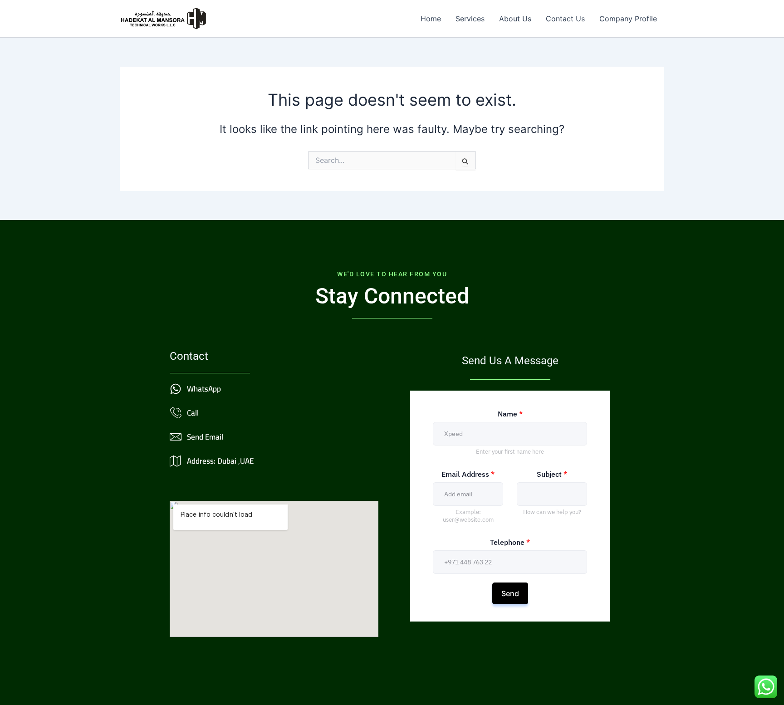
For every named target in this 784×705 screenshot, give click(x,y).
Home (431, 18)
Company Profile (628, 18)
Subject (552, 474)
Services (470, 18)
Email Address (468, 474)
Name (510, 413)
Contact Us (565, 18)
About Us (515, 18)
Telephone (510, 542)
